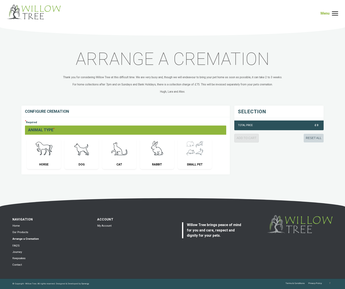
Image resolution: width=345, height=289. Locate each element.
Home (16, 226)
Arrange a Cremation (25, 239)
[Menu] (334, 13)
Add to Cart (246, 138)
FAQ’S (16, 246)
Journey (17, 252)
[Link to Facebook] (330, 283)
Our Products (20, 232)
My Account (104, 226)
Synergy (85, 283)
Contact (17, 265)
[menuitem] (295, 283)
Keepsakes (19, 258)
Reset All (313, 138)
